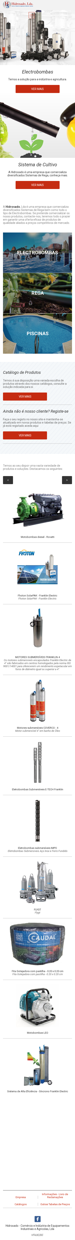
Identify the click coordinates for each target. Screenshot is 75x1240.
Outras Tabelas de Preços (55, 1204)
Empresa (21, 1197)
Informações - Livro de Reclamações (55, 1196)
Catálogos (21, 1204)
